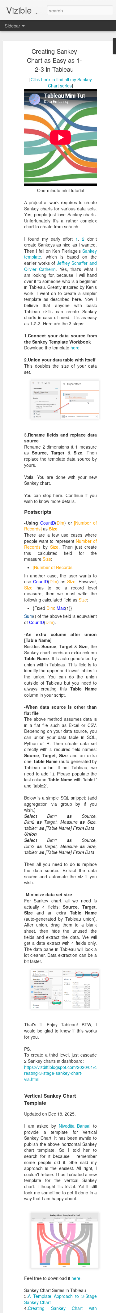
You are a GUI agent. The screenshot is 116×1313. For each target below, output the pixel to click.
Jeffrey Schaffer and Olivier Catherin (60, 266)
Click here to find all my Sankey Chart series (61, 82)
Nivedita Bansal (75, 1126)
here (75, 347)
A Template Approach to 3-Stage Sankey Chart (60, 1299)
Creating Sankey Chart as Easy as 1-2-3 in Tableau (54, 60)
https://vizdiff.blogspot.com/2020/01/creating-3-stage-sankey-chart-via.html (60, 1073)
